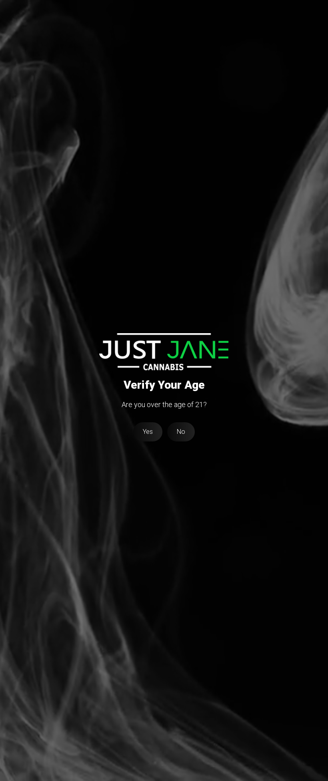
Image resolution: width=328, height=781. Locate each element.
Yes (148, 431)
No (181, 431)
